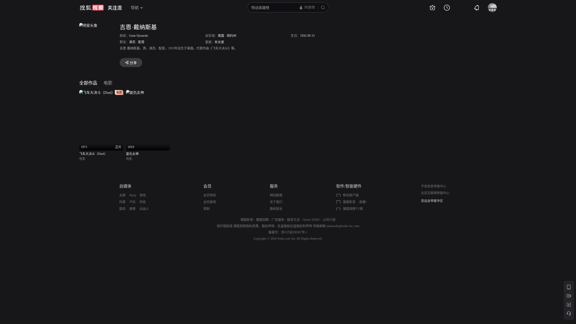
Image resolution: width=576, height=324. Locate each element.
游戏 (143, 195)
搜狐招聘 (262, 219)
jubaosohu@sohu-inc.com (342, 226)
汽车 (132, 202)
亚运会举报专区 (432, 200)
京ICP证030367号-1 (294, 232)
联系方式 (293, 219)
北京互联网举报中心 (435, 193)
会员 (207, 186)
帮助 (206, 208)
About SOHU (311, 219)
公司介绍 (329, 219)
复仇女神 (132, 153)
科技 (143, 202)
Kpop (132, 195)
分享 (133, 63)
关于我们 (276, 202)
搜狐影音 (349, 202)
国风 (122, 208)
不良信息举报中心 (433, 186)
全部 (122, 195)
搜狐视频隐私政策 (246, 226)
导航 (135, 8)
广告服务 (278, 219)
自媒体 (125, 186)
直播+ (363, 202)
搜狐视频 (91, 8)
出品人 (144, 208)
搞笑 (132, 208)
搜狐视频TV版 (353, 208)
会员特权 (209, 195)
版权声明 (268, 226)
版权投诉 (276, 208)
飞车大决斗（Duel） (93, 153)
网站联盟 (276, 195)
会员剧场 (209, 202)
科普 (122, 202)
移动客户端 (351, 195)
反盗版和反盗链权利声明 (294, 226)
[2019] (135, 92)
